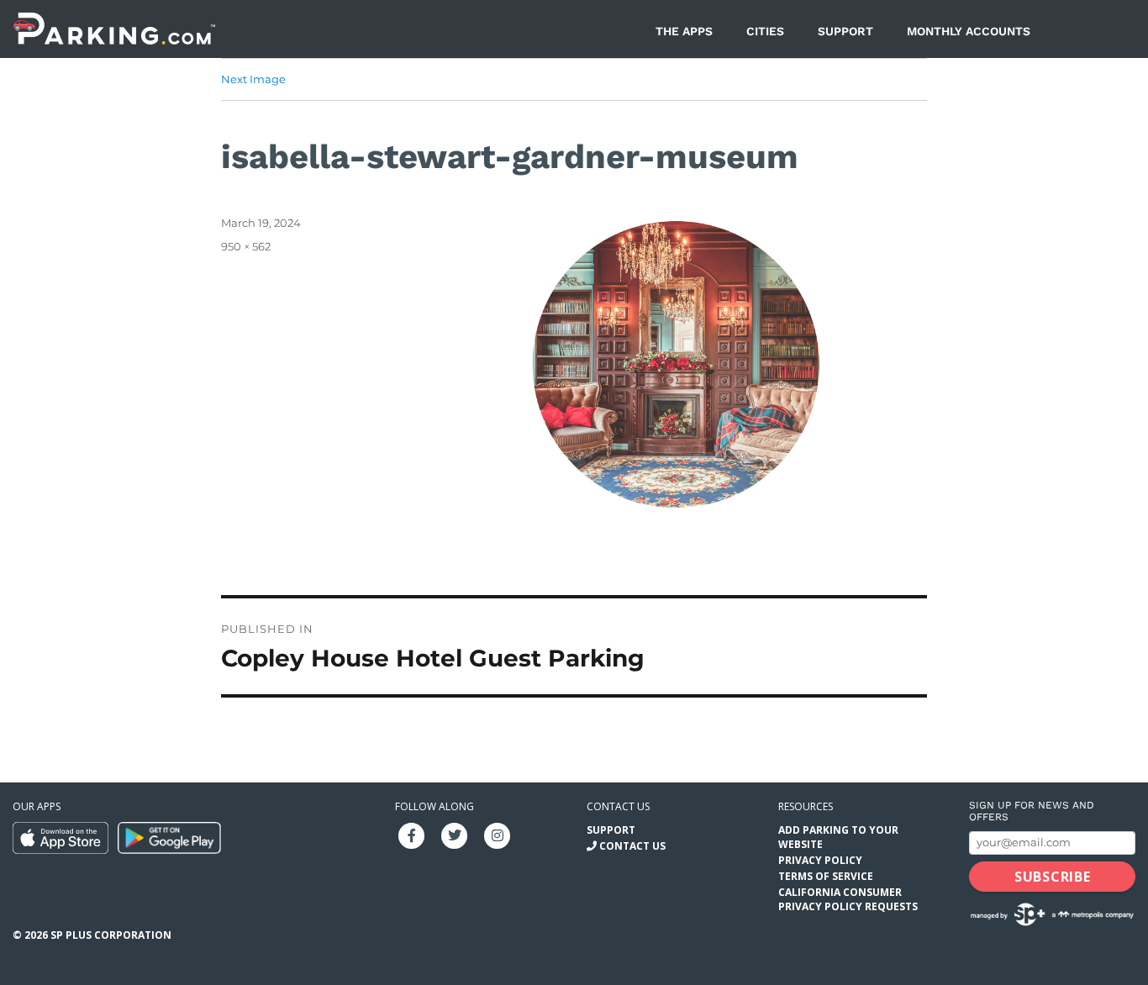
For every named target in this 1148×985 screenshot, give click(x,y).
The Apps (684, 31)
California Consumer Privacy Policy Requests (848, 899)
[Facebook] (412, 834)
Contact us (618, 806)
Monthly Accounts (968, 31)
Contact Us (632, 846)
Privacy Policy (820, 860)
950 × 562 (246, 246)
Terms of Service (825, 876)
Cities (765, 31)
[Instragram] (497, 834)
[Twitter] (454, 834)
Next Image (253, 79)
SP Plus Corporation (110, 935)
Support (845, 31)
